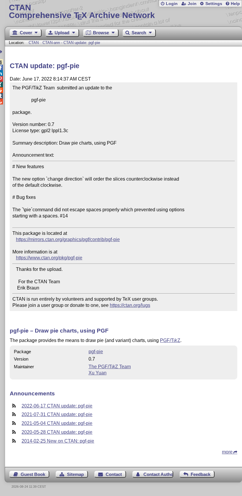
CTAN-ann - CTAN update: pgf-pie (71, 42)
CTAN (34, 42)
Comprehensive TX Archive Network (82, 11)
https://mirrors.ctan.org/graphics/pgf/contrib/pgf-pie (68, 239)
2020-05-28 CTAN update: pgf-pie (57, 432)
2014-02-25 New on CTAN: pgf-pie (58, 440)
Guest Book (33, 474)
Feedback (200, 474)
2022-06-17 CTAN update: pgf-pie (57, 405)
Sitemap (75, 474)
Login (172, 3)
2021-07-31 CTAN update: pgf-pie (57, 414)
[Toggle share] (2, 52)
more (227, 451)
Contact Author (158, 474)
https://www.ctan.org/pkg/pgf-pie (49, 257)
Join (192, 3)
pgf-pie (96, 351)
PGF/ (170, 340)
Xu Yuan (98, 372)
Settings (213, 3)
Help (235, 3)
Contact (114, 474)
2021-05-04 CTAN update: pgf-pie (57, 423)
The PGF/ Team (110, 366)
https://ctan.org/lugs (130, 305)
